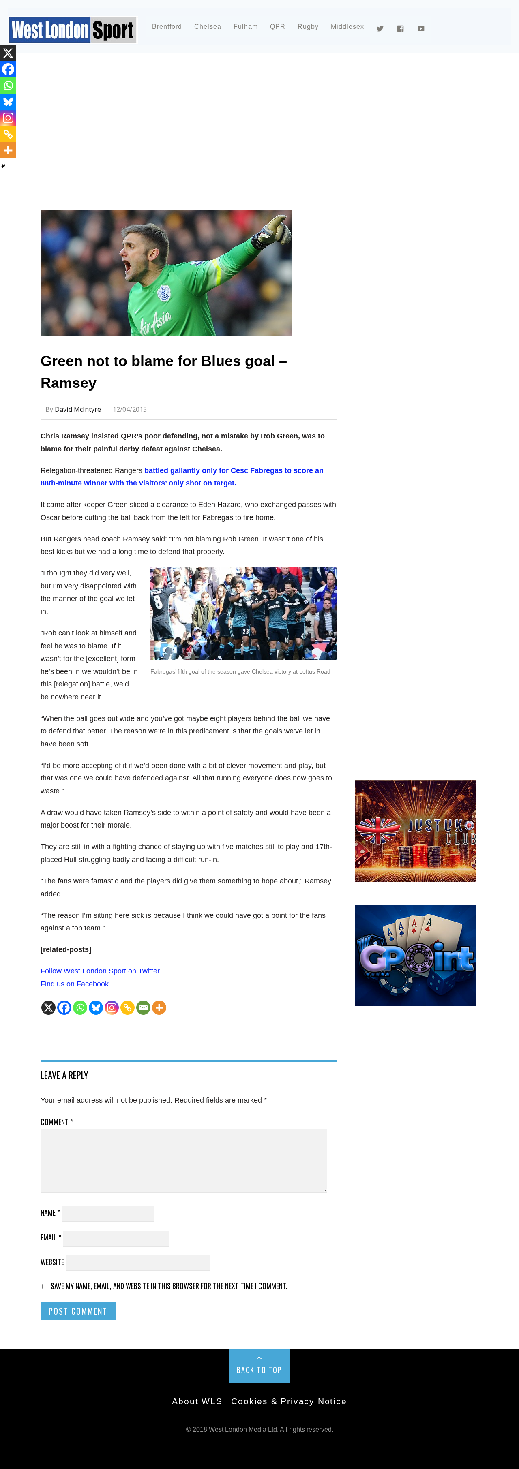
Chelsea (207, 26)
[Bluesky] (96, 1008)
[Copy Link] (127, 1008)
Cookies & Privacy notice (289, 1401)
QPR (277, 26)
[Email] (143, 1008)
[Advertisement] (259, 131)
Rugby (308, 26)
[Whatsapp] (80, 1008)
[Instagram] (112, 1008)
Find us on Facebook (75, 984)
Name (50, 1212)
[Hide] (3, 166)
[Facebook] (64, 1008)
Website (52, 1262)
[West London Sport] (73, 37)
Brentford (167, 26)
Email (51, 1237)
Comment (57, 1121)
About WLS (197, 1401)
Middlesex (347, 26)
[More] (159, 1008)
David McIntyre (78, 409)
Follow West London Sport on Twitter (100, 971)
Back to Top (259, 1369)
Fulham (246, 26)
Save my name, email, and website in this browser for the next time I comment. (169, 1286)
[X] (48, 1008)
